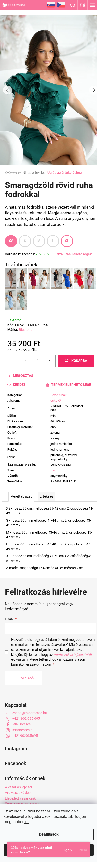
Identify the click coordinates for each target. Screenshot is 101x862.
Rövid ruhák (58, 395)
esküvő (55, 400)
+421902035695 (25, 736)
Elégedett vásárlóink (20, 798)
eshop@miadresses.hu (29, 713)
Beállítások (49, 834)
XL (67, 241)
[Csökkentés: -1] (26, 361)
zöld (53, 470)
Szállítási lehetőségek (74, 254)
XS (11, 241)
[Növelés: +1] (49, 361)
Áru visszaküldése (18, 793)
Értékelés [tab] (46, 496)
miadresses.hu (23, 730)
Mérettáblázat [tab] (21, 496)
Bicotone (25, 330)
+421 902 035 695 (26, 718)
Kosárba (79, 361)
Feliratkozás (23, 678)
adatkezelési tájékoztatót (73, 655)
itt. (26, 822)
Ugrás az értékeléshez (64, 172)
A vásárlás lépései (18, 787)
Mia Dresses (21, 724)
